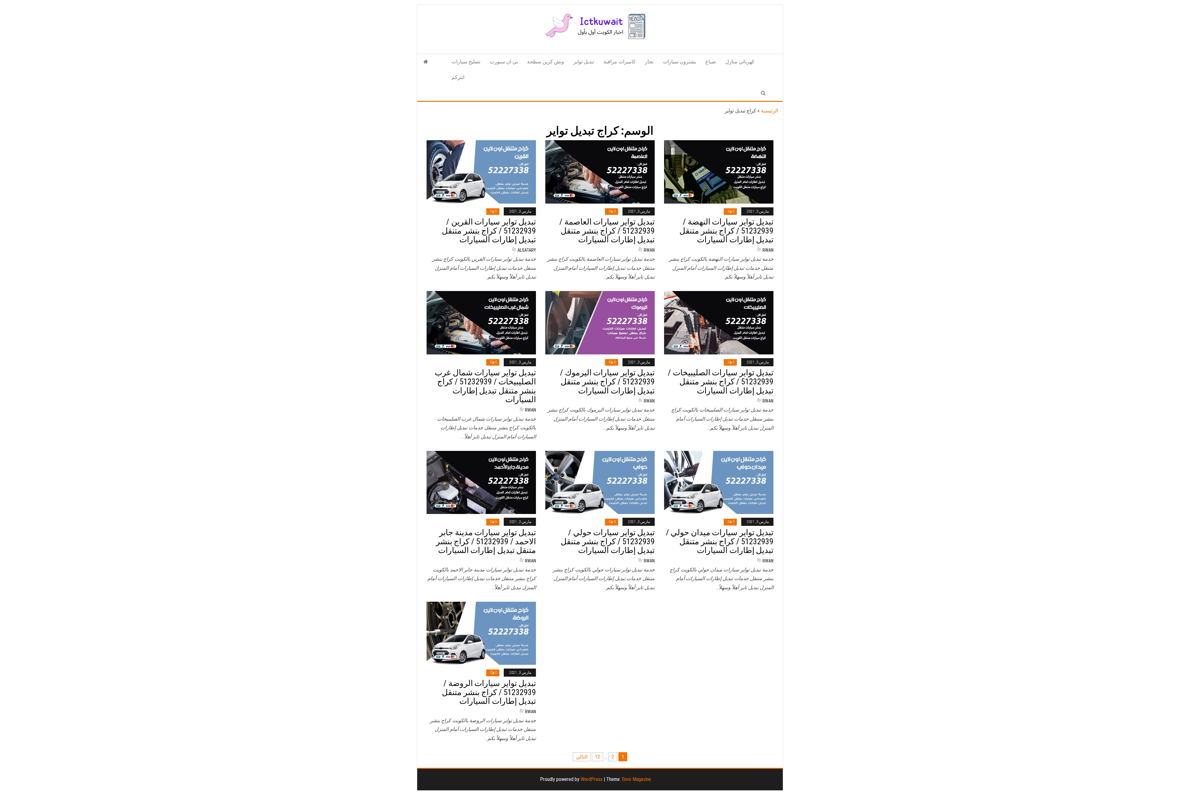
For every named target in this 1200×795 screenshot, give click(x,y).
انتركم (458, 77)
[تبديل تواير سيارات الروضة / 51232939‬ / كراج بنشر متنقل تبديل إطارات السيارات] (481, 633)
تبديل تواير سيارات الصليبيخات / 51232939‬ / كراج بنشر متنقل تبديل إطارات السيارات (720, 381)
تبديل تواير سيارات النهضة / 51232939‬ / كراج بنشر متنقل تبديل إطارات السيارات (726, 230)
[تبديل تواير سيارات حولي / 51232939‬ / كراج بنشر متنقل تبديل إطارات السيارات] (600, 482)
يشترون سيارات (679, 62)
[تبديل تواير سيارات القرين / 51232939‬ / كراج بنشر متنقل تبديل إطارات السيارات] (481, 172)
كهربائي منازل (739, 62)
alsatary (527, 250)
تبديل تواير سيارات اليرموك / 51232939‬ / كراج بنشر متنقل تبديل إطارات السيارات (607, 381)
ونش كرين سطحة (545, 62)
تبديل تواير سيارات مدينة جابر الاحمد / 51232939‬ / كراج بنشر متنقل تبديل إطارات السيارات (486, 541)
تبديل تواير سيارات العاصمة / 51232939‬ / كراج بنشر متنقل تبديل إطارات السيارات (607, 230)
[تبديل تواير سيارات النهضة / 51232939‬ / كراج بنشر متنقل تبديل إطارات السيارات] (718, 172)
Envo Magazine (636, 779)
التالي (582, 757)
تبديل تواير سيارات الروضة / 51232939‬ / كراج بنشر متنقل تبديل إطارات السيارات (489, 692)
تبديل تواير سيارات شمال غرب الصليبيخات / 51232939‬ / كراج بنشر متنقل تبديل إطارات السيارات (485, 386)
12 (597, 757)
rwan (649, 250)
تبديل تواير (583, 62)
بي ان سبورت (504, 62)
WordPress (591, 779)
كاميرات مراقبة (619, 62)
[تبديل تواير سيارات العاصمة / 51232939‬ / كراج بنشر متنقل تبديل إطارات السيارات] (600, 172)
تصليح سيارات (466, 62)
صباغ (710, 62)
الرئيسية (769, 111)
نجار (649, 62)
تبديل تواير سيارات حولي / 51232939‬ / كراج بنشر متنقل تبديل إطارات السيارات (608, 541)
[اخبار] (425, 62)
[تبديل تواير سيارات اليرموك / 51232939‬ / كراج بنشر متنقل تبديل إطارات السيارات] (600, 322)
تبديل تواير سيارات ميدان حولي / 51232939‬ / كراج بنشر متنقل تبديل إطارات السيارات (719, 541)
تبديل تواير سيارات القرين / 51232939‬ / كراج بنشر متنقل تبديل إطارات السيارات (489, 230)
